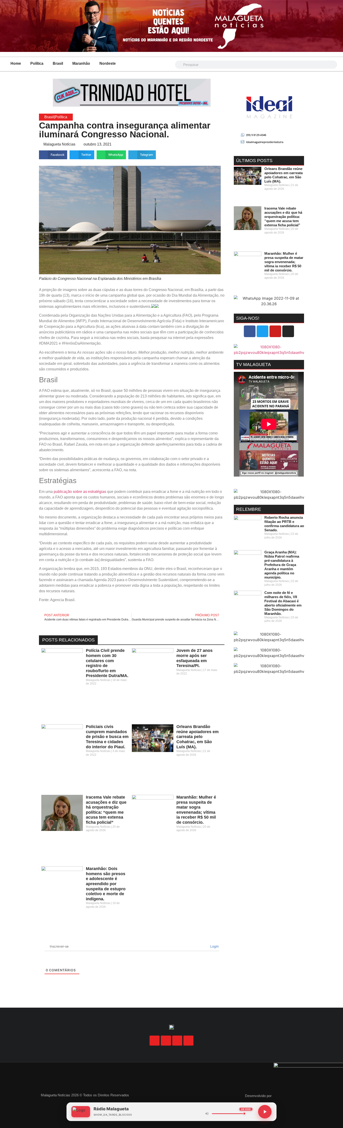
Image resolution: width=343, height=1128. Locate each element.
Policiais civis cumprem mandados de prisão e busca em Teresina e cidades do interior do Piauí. (107, 736)
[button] (53, 154)
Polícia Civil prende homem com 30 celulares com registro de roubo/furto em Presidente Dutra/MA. (107, 663)
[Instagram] (288, 331)
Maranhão (81, 63)
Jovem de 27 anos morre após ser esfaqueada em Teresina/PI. (194, 658)
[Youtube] (275, 331)
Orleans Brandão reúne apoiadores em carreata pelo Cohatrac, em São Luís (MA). (197, 736)
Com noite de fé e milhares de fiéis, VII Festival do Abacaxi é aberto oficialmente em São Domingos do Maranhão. (282, 603)
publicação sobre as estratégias (80, 492)
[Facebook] (250, 331)
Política (36, 63)
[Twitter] (262, 331)
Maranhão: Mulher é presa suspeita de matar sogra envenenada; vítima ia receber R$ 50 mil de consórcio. (196, 810)
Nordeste (107, 63)
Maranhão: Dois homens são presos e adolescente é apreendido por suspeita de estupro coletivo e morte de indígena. (106, 883)
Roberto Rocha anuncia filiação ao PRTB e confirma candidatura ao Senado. (284, 523)
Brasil (58, 63)
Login (214, 946)
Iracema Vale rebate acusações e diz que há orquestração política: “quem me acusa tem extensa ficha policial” (106, 810)
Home (15, 63)
